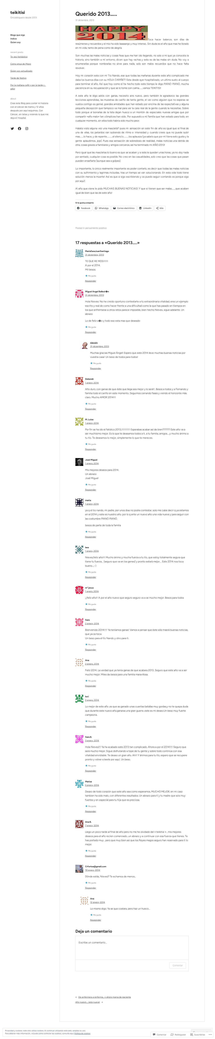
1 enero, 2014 (92, 382)
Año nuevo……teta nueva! (87, 1002)
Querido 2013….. (96, 13)
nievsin (94, 342)
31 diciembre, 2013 (94, 255)
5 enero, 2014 (92, 785)
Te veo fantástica (18, 56)
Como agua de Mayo (20, 64)
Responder (90, 281)
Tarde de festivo (18, 78)
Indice (13, 38)
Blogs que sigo (17, 35)
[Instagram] (27, 128)
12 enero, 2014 (97, 902)
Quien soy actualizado (21, 71)
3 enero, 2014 (92, 740)
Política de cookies (82, 1033)
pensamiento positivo (96, 228)
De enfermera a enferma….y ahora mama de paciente (104, 997)
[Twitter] (12, 128)
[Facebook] (19, 128)
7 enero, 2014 (92, 825)
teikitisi (17, 12)
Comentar (178, 965)
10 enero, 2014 (92, 870)
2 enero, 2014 (92, 623)
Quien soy (15, 42)
